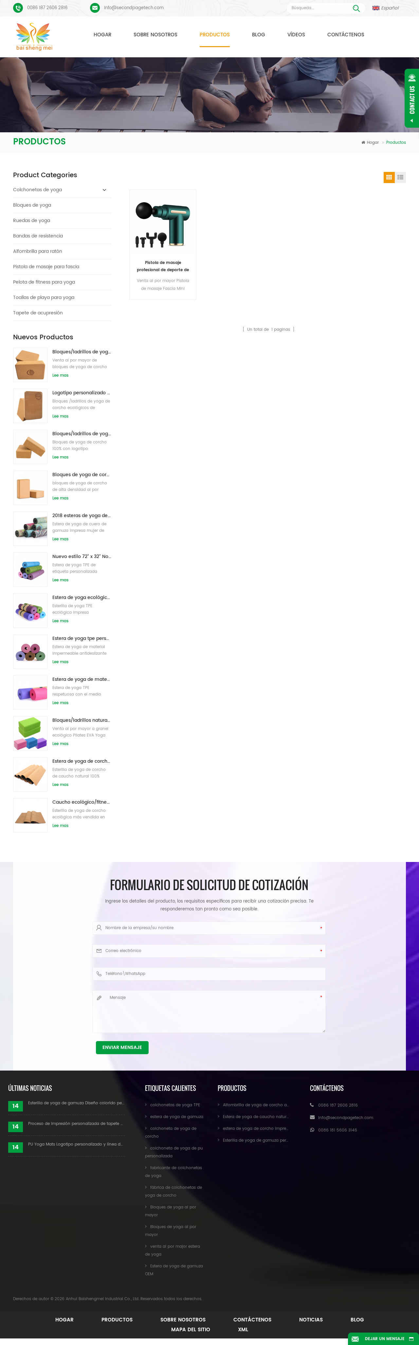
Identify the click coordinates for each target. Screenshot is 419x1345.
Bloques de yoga (32, 205)
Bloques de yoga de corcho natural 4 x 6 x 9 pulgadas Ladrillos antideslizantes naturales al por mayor (81, 474)
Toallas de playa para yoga (43, 297)
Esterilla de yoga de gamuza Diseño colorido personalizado (76, 1103)
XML (243, 1330)
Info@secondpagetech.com (134, 8)
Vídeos (296, 35)
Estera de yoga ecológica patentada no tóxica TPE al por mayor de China (81, 597)
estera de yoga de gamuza (176, 1117)
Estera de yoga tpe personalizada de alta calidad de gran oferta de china (81, 638)
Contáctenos (345, 35)
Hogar (102, 35)
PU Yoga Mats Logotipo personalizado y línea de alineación (76, 1144)
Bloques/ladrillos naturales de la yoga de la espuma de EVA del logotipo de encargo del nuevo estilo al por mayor (81, 720)
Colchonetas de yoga (37, 190)
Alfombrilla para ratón (37, 251)
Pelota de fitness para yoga (44, 282)
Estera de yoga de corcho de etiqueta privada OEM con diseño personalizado (81, 761)
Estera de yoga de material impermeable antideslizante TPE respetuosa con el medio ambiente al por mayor (81, 679)
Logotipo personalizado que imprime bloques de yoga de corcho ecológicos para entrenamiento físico (81, 393)
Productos (215, 35)
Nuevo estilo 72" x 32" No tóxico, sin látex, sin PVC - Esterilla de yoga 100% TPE (81, 556)
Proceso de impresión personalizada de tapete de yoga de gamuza (76, 1124)
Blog (258, 35)
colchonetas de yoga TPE (175, 1105)
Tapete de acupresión (38, 313)
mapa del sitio (190, 1330)
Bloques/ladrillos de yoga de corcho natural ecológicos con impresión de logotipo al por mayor (81, 352)
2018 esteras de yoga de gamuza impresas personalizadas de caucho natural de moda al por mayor (81, 515)
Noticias (311, 1320)
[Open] (412, 98)
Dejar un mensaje (385, 1339)
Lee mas (60, 375)
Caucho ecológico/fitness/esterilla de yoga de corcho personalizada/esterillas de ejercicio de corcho (81, 802)
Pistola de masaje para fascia (46, 267)
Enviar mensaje (122, 1047)
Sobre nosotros (155, 35)
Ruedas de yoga (31, 220)
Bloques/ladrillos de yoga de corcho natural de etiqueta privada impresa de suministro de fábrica (81, 434)
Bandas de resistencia (38, 236)
